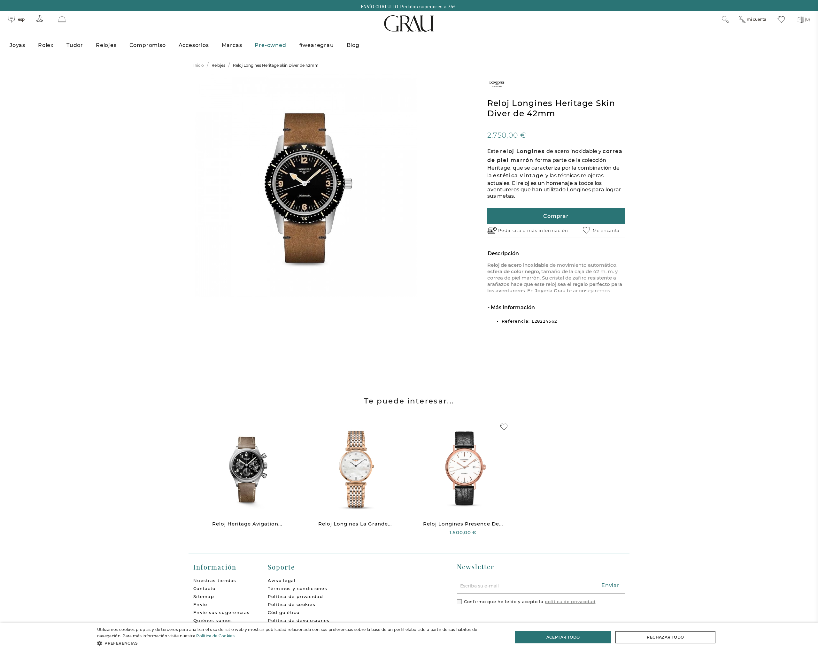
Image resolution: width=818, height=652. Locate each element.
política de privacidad (570, 601)
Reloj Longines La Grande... (355, 524)
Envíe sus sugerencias (221, 612)
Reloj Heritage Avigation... (247, 524)
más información (547, 230)
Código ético (283, 612)
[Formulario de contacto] (62, 19)
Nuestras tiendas (214, 580)
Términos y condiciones (297, 588)
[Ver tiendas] (39, 18)
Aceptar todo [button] (563, 637)
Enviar (610, 585)
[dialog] (409, 637)
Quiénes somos (212, 620)
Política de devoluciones (298, 620)
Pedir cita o (512, 230)
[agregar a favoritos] (503, 427)
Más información (512, 307)
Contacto (204, 588)
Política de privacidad (295, 596)
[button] (299, 643)
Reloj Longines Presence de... (463, 524)
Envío (200, 604)
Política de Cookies (215, 635)
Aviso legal (282, 580)
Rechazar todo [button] (665, 637)
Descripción (503, 253)
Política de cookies (291, 604)
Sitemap (203, 596)
